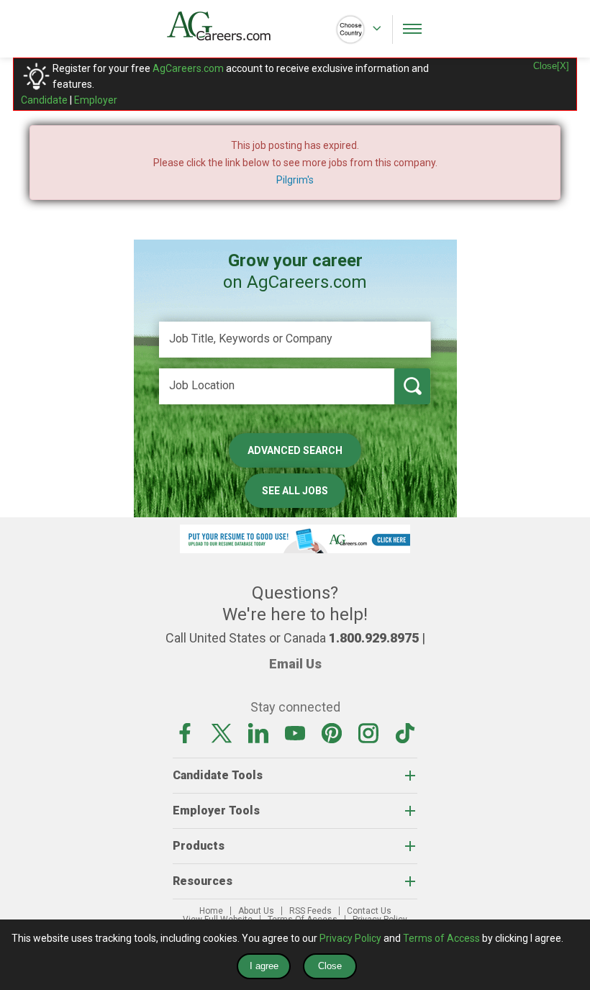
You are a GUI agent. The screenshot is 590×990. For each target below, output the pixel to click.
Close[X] (551, 65)
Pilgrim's (295, 180)
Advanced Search (295, 450)
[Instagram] (368, 732)
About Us (256, 911)
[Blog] (405, 732)
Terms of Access (441, 938)
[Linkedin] (258, 732)
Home (211, 911)
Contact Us (369, 911)
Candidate (44, 100)
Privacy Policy (350, 938)
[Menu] (412, 29)
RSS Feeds (310, 911)
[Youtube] (295, 732)
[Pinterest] (332, 732)
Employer (95, 100)
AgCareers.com (188, 68)
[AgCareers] (231, 26)
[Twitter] (222, 732)
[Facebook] (185, 732)
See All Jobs (295, 490)
